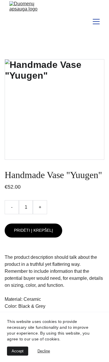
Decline (43, 351)
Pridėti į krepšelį (33, 230)
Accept (18, 351)
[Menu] (96, 21)
